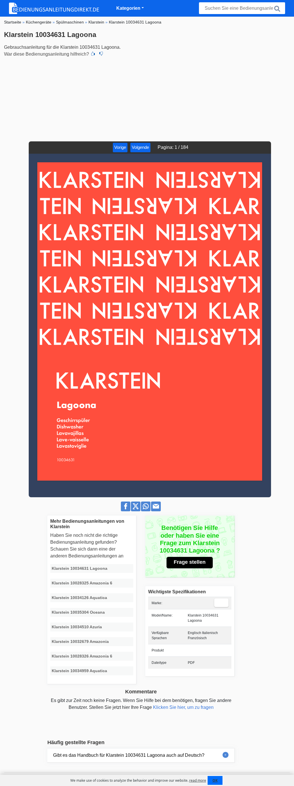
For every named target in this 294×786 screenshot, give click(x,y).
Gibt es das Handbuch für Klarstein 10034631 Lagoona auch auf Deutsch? (128, 755)
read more (197, 780)
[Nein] (101, 54)
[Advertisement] (147, 98)
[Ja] (93, 54)
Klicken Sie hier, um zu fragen (183, 707)
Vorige (120, 147)
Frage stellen (190, 562)
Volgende (140, 147)
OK (215, 780)
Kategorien (128, 8)
